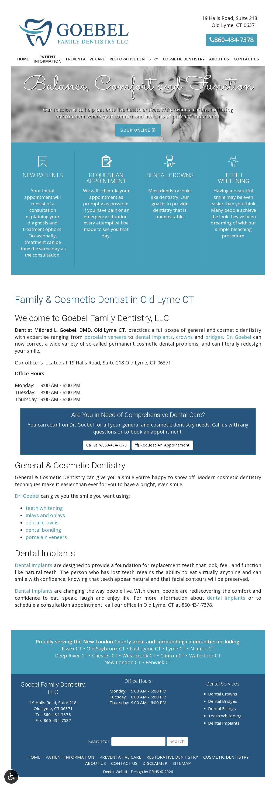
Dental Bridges (222, 701)
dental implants (154, 337)
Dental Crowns (222, 694)
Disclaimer (155, 763)
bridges (214, 337)
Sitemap (181, 763)
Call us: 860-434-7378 (106, 445)
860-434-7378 (233, 39)
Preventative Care (85, 59)
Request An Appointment (164, 445)
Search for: (99, 741)
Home (23, 59)
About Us (219, 59)
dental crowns (42, 522)
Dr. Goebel (238, 337)
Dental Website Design (123, 771)
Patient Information (70, 757)
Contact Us (246, 59)
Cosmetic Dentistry (184, 59)
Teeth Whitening (225, 715)
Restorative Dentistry (134, 59)
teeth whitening (44, 508)
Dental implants (33, 565)
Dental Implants (224, 723)
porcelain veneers (105, 337)
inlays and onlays (45, 515)
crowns (184, 337)
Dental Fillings (222, 708)
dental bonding (43, 530)
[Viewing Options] (11, 776)
